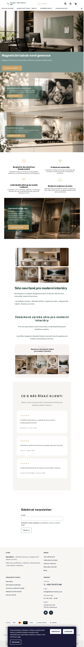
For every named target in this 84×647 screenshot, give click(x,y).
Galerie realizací (49, 561)
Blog (44, 568)
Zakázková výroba (50, 558)
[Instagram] (50, 610)
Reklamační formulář (13, 589)
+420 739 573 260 (53, 582)
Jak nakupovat (48, 554)
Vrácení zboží (10, 593)
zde (18, 637)
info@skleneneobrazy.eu (52, 589)
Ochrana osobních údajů (14, 586)
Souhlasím (68, 631)
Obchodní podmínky (12, 583)
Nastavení (15, 642)
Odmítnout (55, 631)
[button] (4, 31)
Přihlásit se (25, 528)
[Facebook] (45, 610)
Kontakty (8, 579)
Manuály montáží (49, 565)
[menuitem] (7, 8)
